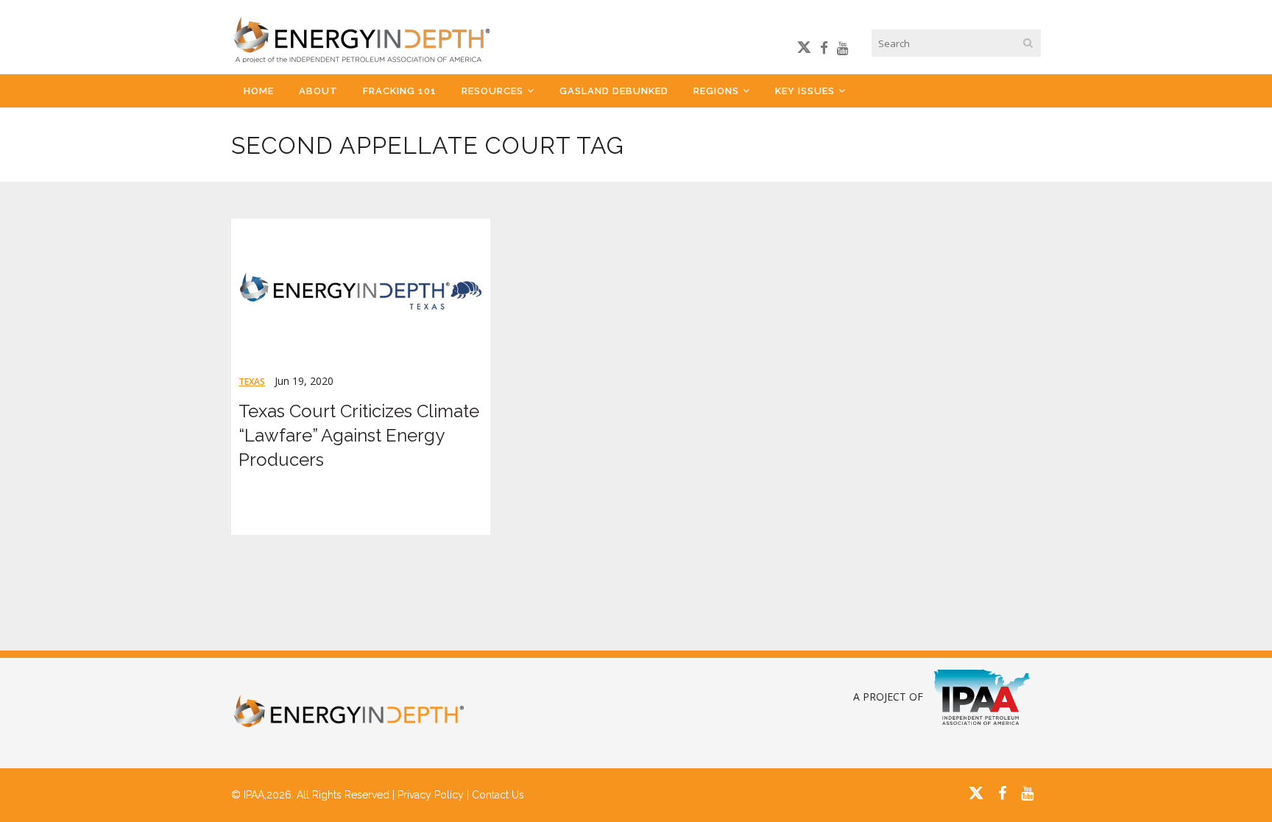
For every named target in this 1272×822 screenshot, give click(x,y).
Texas (252, 381)
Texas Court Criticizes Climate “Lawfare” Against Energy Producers (359, 435)
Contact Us (498, 795)
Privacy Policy (431, 795)
